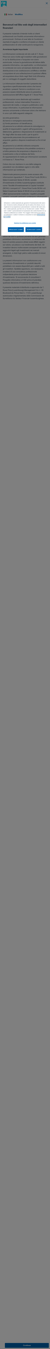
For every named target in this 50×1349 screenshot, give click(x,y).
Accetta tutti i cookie (34, 229)
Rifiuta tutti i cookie (16, 229)
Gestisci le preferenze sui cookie (25, 223)
